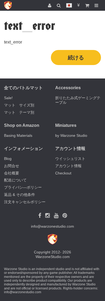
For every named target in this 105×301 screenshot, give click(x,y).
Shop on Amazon (21, 125)
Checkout (63, 173)
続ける (76, 57)
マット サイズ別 (19, 105)
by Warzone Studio (71, 135)
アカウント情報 (68, 166)
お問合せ (11, 166)
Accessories (68, 87)
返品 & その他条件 (19, 194)
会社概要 (11, 173)
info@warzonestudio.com (52, 226)
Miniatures (65, 125)
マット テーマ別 (19, 112)
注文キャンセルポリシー (25, 202)
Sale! (8, 98)
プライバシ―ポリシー (23, 187)
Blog (8, 158)
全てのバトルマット (23, 87)
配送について (15, 180)
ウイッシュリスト (70, 158)
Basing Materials (18, 135)
